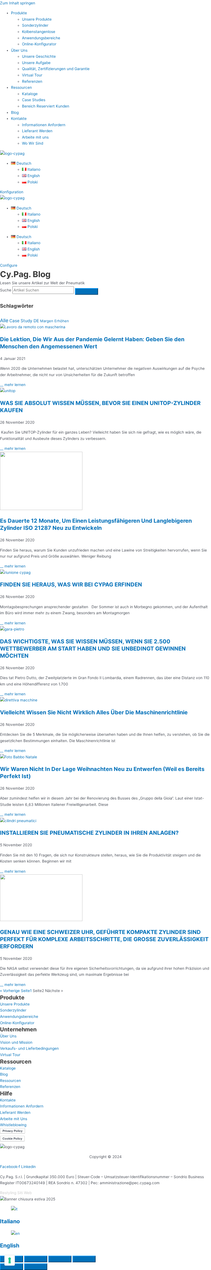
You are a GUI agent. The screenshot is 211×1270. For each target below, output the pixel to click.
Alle (4, 320)
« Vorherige (10, 990)
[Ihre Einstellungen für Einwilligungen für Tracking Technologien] (9, 1260)
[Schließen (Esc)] (84, 1259)
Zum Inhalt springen (17, 3)
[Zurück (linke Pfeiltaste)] (11, 1266)
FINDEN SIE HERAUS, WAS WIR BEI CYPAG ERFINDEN (71, 584)
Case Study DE (24, 320)
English (9, 1245)
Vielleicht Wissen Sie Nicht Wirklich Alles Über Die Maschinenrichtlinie (94, 712)
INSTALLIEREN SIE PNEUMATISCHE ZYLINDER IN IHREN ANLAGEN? (89, 833)
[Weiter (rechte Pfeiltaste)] (35, 1266)
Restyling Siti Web (16, 1193)
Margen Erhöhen (54, 321)
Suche (5, 290)
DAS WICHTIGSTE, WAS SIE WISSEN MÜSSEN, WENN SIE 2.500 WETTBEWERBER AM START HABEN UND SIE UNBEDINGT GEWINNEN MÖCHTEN (93, 648)
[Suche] (86, 291)
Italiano (10, 1221)
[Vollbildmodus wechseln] (35, 1259)
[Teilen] (59, 1259)
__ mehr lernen (13, 384)
